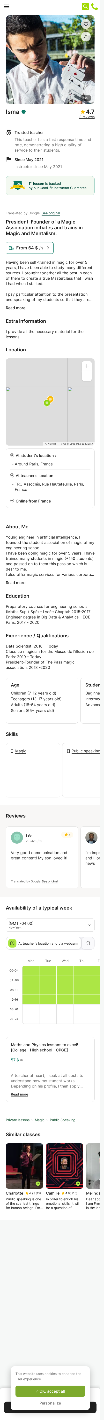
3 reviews (87, 117)
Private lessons (18, 1120)
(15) (38, 1193)
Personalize (50, 1403)
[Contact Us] (94, 6)
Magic (20, 751)
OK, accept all (51, 1391)
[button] (86, 24)
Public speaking (86, 751)
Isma (12, 112)
